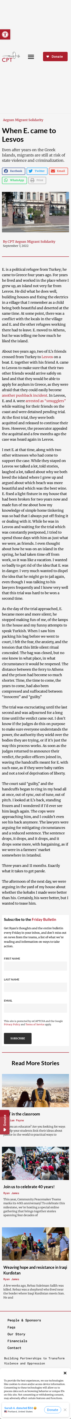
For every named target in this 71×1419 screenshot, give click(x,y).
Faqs (11, 1327)
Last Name (11, 979)
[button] (65, 1373)
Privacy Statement (43, 1415)
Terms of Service (34, 1024)
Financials (17, 1341)
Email (8, 1000)
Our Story (16, 1334)
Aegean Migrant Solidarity (23, 120)
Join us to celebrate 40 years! (29, 1186)
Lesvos (47, 357)
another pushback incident (24, 395)
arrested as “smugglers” (46, 401)
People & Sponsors (24, 1320)
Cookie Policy (23, 1415)
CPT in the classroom (21, 1114)
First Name (12, 958)
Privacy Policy (12, 1024)
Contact (14, 1347)
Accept (35, 1409)
